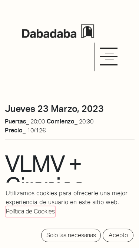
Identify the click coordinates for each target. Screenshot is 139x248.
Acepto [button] (118, 235)
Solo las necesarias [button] (71, 235)
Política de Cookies (30, 211)
